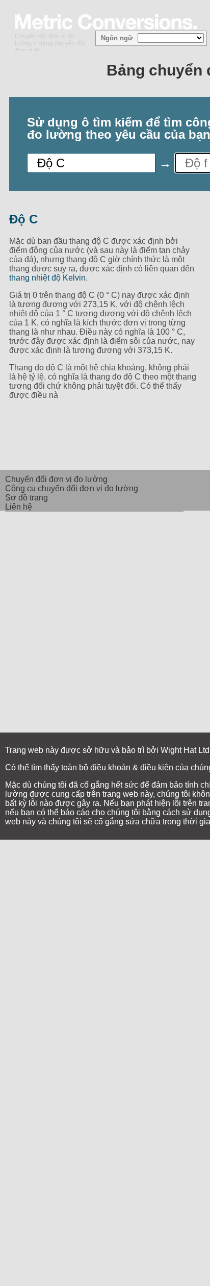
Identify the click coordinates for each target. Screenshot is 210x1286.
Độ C (23, 219)
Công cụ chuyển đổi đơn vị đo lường (71, 488)
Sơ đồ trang (26, 497)
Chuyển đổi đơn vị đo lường (56, 479)
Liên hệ (18, 506)
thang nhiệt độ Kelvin (47, 277)
